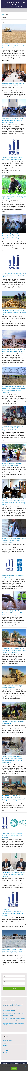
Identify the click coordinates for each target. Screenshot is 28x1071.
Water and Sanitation (7, 1040)
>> (11, 22)
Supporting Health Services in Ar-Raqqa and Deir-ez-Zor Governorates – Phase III (13, 1009)
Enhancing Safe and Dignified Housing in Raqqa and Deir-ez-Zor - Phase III (14, 1019)
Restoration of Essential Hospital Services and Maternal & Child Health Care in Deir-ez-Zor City (14, 1014)
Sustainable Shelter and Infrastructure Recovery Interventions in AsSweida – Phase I (12, 1024)
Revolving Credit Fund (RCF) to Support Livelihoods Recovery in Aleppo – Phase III (13, 1005)
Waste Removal (6, 1052)
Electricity (5, 1045)
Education (5, 1048)
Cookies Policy (22, 1066)
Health (4, 1043)
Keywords (5, 976)
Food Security (6, 1050)
